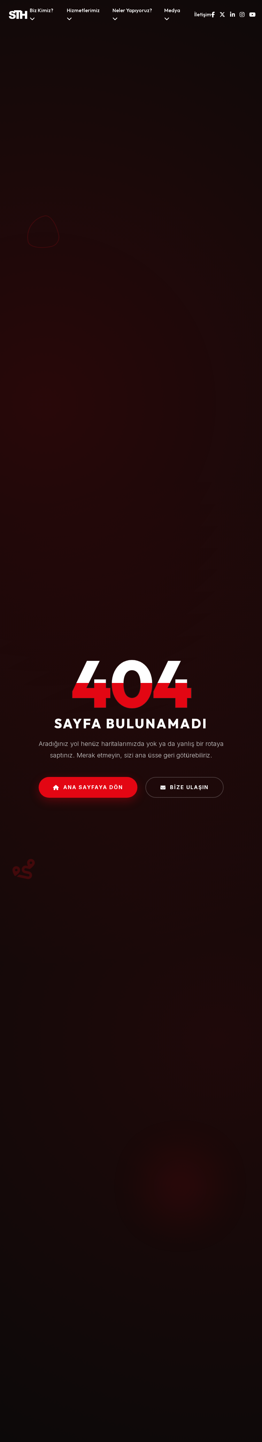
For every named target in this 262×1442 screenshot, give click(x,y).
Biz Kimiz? (41, 10)
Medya (172, 10)
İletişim (202, 14)
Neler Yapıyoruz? (132, 10)
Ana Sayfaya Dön (93, 787)
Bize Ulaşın (189, 787)
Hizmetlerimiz (83, 10)
